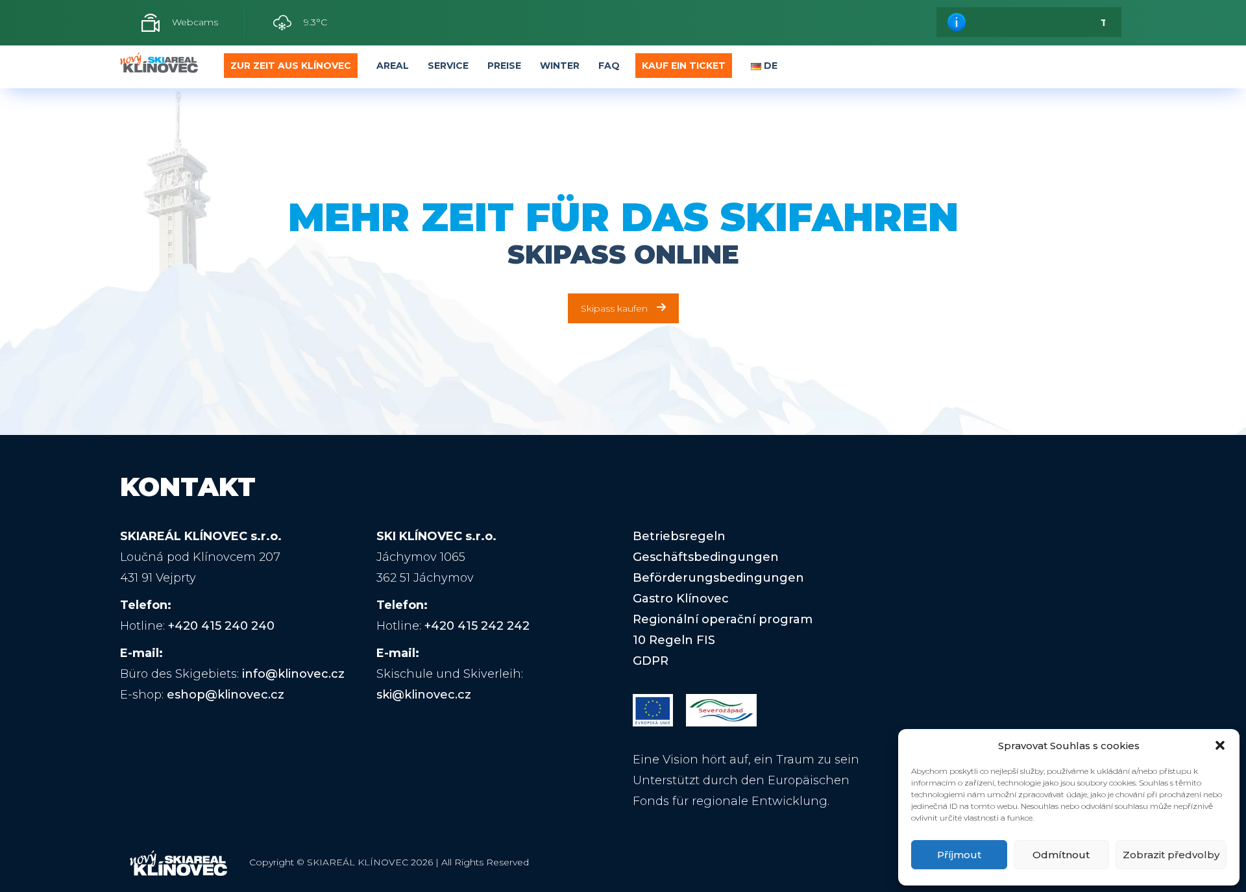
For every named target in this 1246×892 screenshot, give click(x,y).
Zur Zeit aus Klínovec (290, 65)
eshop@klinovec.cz (225, 695)
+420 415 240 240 (221, 626)
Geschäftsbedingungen (706, 557)
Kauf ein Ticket (684, 65)
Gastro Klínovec (681, 598)
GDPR (650, 661)
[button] (1220, 745)
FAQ (609, 65)
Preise (504, 65)
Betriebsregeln (679, 536)
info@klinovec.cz (293, 674)
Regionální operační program (722, 619)
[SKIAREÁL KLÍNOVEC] (159, 66)
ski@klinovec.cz (423, 695)
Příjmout (959, 855)
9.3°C (314, 22)
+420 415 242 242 (477, 626)
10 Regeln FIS (674, 640)
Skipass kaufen (614, 308)
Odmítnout (1061, 855)
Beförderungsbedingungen (718, 578)
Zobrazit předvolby (1171, 855)
